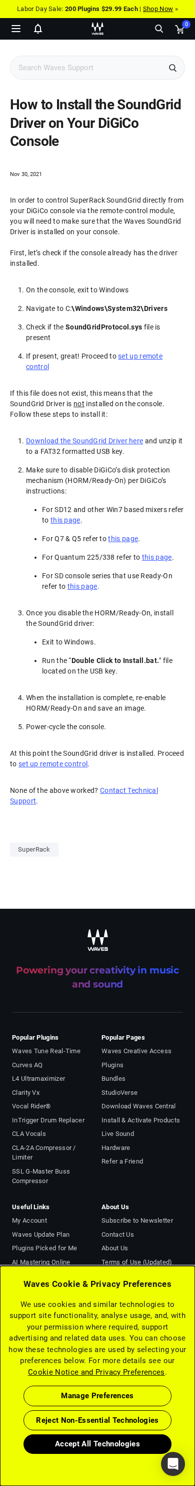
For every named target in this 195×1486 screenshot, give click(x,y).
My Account (29, 1220)
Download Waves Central (139, 1106)
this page (65, 520)
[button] (0, 1435)
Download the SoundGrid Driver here (84, 441)
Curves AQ (27, 1065)
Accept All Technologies (97, 1443)
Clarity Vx (26, 1092)
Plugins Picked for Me (44, 1248)
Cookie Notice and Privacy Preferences (96, 1372)
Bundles (114, 1078)
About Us (115, 1248)
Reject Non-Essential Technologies (97, 1420)
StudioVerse (120, 1092)
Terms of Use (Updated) (137, 1262)
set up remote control (53, 764)
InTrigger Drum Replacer (48, 1120)
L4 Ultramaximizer (38, 1078)
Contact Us (118, 1234)
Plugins (113, 1065)
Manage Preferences (97, 1395)
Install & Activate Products (141, 1120)
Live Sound (118, 1133)
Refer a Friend (122, 1161)
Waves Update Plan (41, 1234)
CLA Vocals (29, 1133)
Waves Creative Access (137, 1051)
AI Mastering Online (41, 1262)
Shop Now (158, 9)
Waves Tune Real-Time (46, 1051)
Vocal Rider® (31, 1106)
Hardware (116, 1147)
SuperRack (34, 849)
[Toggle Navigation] (16, 29)
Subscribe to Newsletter (137, 1220)
